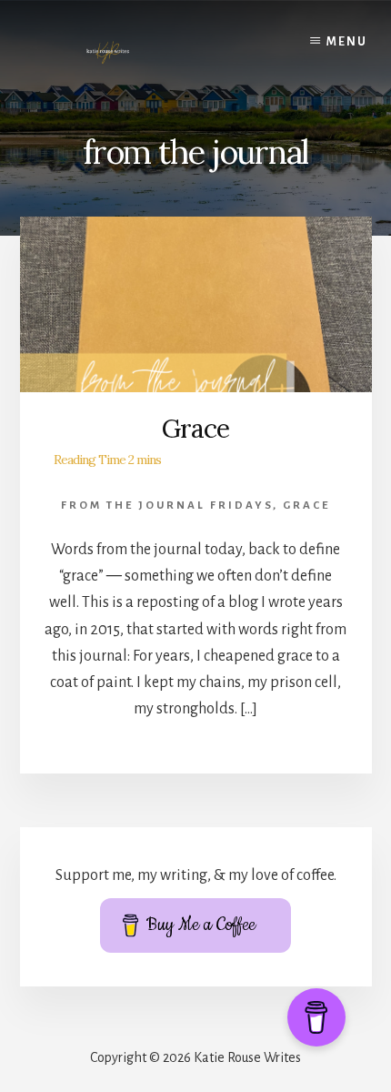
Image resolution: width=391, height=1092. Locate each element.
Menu (346, 41)
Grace (195, 428)
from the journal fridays (167, 505)
